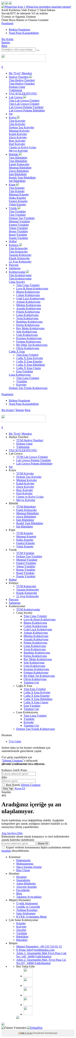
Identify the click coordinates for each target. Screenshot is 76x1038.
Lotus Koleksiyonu (27, 315)
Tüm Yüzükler (17, 211)
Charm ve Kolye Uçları (22, 147)
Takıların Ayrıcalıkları (29, 896)
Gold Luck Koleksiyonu (30, 298)
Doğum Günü (17, 86)
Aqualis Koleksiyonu (28, 308)
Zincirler (21, 929)
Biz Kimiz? (8, 410)
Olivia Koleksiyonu (27, 348)
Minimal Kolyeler (19, 130)
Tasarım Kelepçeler (20, 255)
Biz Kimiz (7, 39)
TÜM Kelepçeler (26, 586)
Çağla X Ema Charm (28, 368)
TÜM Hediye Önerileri (29, 440)
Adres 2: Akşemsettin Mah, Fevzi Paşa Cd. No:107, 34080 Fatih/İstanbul (41, 961)
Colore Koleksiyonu (28, 295)
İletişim (5, 42)
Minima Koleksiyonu (28, 305)
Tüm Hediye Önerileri (22, 80)
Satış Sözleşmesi (25, 913)
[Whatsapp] (28, 1014)
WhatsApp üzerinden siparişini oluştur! (48, 6)
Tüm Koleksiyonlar (20, 275)
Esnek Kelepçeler (19, 164)
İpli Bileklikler (17, 180)
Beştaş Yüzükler (18, 231)
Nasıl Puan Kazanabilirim (24, 32)
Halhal (13, 241)
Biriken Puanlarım (19, 29)
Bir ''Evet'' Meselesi (20, 73)
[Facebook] (28, 985)
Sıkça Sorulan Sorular (29, 866)
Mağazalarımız (24, 863)
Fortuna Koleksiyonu (28, 341)
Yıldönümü (15, 90)
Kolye (13, 117)
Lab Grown (16, 97)
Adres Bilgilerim (26, 883)
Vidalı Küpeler (17, 204)
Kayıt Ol (20, 788)
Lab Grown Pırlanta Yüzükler (26, 107)
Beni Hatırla (13, 784)
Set (11, 113)
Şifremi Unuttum (30, 784)
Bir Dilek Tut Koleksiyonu (31, 344)
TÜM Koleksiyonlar (28, 609)
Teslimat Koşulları (26, 910)
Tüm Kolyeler (17, 120)
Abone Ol (43, 843)
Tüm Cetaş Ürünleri (27, 285)
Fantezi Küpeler (18, 201)
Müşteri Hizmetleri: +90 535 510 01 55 (39, 946)
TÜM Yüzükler (25, 553)
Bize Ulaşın (23, 870)
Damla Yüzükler (18, 238)
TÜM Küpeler (24, 533)
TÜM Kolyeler (25, 473)
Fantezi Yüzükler (19, 224)
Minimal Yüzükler (19, 221)
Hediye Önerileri (19, 76)
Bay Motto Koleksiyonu (30, 328)
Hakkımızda (23, 860)
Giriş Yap (8, 788)
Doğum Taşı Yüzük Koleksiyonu (28, 388)
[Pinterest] (28, 1004)
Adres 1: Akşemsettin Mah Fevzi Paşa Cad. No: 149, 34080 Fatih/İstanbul (41, 955)
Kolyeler (21, 384)
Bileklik (14, 154)
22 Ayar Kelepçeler (20, 261)
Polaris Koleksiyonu (28, 311)
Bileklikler (22, 936)
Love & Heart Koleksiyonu (32, 288)
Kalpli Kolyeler (18, 134)
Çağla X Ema (17, 351)
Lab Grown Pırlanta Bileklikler (27, 110)
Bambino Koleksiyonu (29, 321)
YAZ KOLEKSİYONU (23, 93)
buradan (6, 850)
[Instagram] (28, 976)
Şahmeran (14, 268)
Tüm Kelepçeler (18, 248)
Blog (4, 45)
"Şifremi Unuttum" (12, 760)
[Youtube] (28, 995)
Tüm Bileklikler (18, 157)
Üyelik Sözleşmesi (27, 903)
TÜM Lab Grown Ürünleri (32, 456)
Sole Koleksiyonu (26, 331)
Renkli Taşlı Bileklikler (22, 177)
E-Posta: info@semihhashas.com (35, 949)
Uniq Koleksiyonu (27, 334)
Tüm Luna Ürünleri (27, 378)
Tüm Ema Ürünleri (27, 354)
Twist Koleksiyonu (27, 318)
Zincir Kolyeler (18, 137)
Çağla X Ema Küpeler (29, 361)
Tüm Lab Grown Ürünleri (24, 100)
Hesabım (21, 876)
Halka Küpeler (17, 197)
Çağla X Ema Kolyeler (29, 358)
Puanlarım (7, 23)
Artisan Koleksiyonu (28, 301)
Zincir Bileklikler (19, 170)
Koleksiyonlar (17, 271)
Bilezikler (21, 939)
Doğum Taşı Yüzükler (22, 218)
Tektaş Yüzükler (18, 228)
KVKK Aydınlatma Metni (31, 916)
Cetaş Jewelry (17, 281)
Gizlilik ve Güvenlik (28, 906)
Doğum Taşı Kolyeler (21, 127)
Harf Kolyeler (17, 144)
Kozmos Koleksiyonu (29, 338)
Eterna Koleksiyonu (27, 325)
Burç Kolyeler (17, 140)
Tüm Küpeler (17, 187)
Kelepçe (14, 245)
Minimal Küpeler (19, 194)
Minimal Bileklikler (20, 167)
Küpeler (21, 923)
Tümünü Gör (31, 682)
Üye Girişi (15, 741)
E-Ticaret (29, 1033)
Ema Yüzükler (24, 371)
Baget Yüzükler (18, 234)
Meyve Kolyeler (18, 150)
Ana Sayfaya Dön (12, 833)
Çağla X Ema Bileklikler (30, 364)
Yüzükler (21, 381)
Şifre (4, 777)
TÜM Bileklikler (26, 506)
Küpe (12, 184)
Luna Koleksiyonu (20, 374)
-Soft (21, 1033)
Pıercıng (13, 264)
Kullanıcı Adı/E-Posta (14, 770)
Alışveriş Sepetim (26, 886)
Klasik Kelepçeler (19, 258)
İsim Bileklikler (18, 174)
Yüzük (13, 208)
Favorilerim (23, 890)
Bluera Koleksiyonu (28, 291)
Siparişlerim (23, 880)
